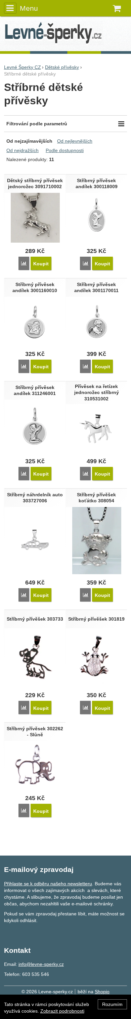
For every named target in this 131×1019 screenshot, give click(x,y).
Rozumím (112, 1004)
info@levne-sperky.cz (41, 964)
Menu (29, 8)
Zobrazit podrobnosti (62, 1011)
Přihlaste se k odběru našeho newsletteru (48, 883)
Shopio (102, 991)
